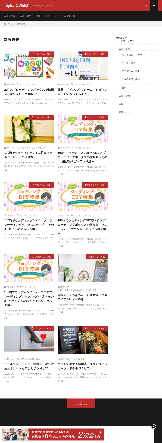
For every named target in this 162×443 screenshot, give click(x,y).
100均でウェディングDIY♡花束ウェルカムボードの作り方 (28, 155)
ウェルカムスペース (42, 148)
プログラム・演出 (43, 54)
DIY (75, 84)
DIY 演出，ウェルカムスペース (73, 290)
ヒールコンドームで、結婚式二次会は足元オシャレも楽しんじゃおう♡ (29, 366)
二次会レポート (71, 15)
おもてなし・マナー (132, 54)
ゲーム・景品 (98, 256)
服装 (38, 359)
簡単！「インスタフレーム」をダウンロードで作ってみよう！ (82, 92)
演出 (89, 84)
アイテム (33, 84)
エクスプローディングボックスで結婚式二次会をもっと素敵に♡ (29, 92)
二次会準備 (9, 15)
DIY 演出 (24, 84)
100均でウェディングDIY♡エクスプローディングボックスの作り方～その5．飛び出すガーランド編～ (82, 157)
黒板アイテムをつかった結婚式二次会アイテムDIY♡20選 (82, 297)
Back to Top (81, 404)
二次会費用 (25, 15)
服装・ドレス (52, 15)
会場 (38, 15)
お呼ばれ (24, 359)
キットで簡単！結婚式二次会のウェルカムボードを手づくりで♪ (82, 366)
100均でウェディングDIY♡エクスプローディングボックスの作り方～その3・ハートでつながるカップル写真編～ (82, 227)
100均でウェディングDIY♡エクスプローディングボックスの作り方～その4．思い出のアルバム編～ (29, 225)
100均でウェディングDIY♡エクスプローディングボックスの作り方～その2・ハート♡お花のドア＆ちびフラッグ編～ (29, 298)
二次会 (32, 359)
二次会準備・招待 (131, 79)
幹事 (124, 87)
